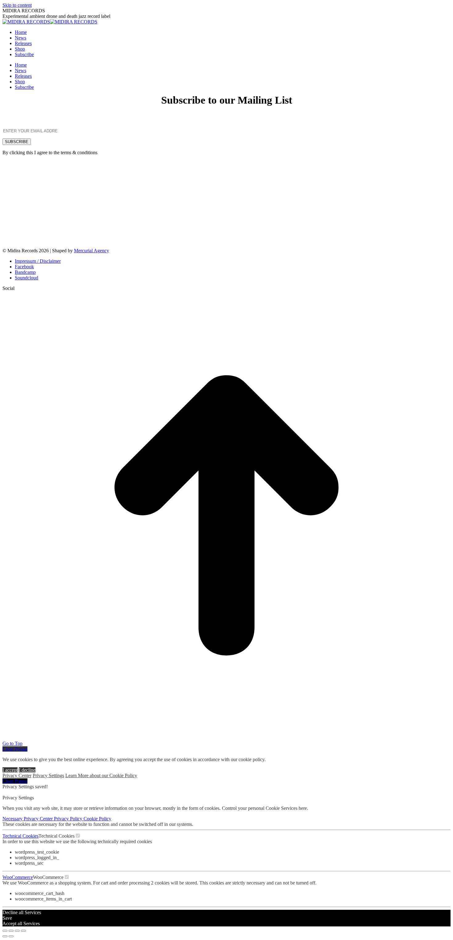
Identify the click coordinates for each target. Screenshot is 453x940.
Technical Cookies (20, 836)
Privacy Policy (69, 818)
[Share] (11, 931)
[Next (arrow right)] (11, 936)
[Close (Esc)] (4, 931)
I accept (10, 770)
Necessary (13, 818)
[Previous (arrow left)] (4, 936)
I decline (27, 770)
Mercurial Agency (91, 250)
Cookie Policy (97, 818)
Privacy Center (16, 775)
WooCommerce (17, 877)
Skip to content (17, 5)
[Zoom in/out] (23, 931)
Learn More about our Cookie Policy (101, 775)
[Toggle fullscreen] (17, 931)
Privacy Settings (48, 775)
